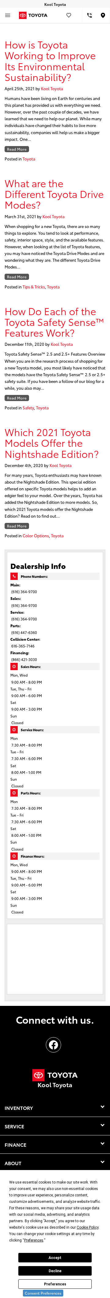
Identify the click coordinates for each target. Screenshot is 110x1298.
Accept (55, 1258)
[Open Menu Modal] (7, 15)
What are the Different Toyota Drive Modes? (54, 193)
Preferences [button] (33, 1240)
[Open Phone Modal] (89, 15)
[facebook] (53, 1045)
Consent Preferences (43, 1293)
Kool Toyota (52, 88)
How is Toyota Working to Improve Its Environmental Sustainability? (50, 60)
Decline (55, 1271)
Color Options (36, 535)
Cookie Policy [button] (87, 1227)
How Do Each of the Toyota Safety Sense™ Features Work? (55, 321)
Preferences (55, 1284)
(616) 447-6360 (24, 632)
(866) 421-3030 (24, 659)
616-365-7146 (23, 645)
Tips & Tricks (34, 286)
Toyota (29, 158)
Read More (17, 149)
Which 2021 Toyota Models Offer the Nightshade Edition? (52, 442)
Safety (28, 407)
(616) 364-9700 (24, 591)
